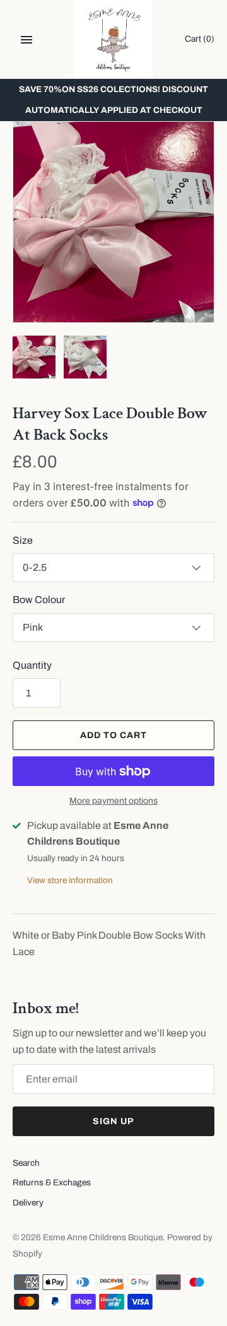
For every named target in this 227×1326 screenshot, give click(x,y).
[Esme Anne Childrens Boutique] (113, 39)
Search (26, 1163)
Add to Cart (113, 735)
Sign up (113, 1121)
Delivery (28, 1202)
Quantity (32, 665)
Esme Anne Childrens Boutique (103, 1237)
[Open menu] (26, 40)
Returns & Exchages (52, 1182)
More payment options (113, 801)
